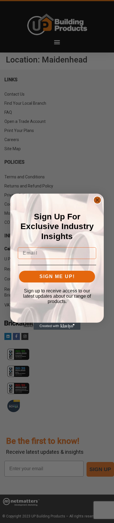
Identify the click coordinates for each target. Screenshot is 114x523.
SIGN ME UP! (57, 276)
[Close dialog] (97, 200)
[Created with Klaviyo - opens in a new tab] (57, 326)
